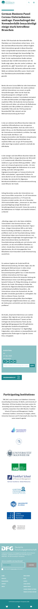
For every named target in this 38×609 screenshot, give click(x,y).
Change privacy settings (30, 589)
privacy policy (14, 569)
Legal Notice (27, 583)
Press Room (27, 575)
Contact (4, 583)
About (3, 586)
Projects (4, 578)
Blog (25, 578)
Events (25, 581)
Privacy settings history (30, 592)
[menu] (33, 2)
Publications (5, 581)
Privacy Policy (27, 586)
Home (3, 575)
